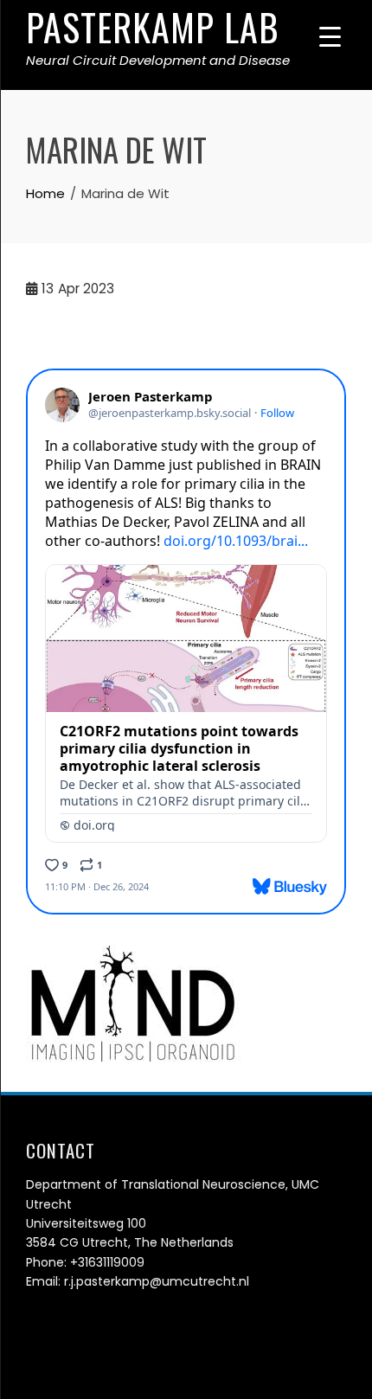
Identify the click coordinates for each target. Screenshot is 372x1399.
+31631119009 (107, 1262)
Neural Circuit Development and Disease (158, 60)
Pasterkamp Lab (152, 27)
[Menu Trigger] (330, 37)
